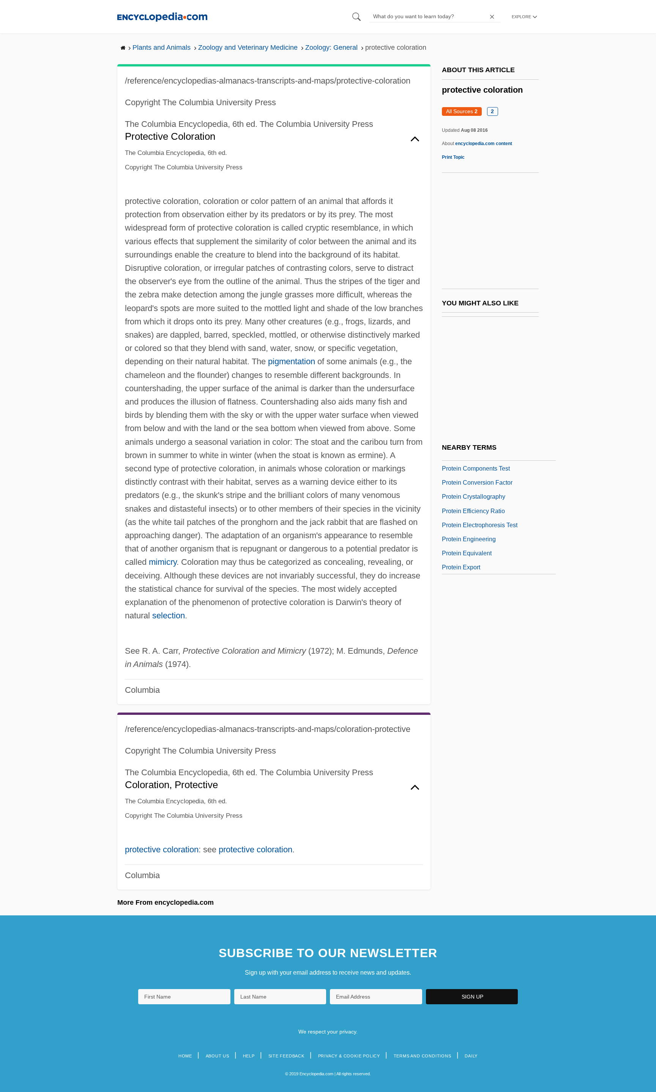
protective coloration (162, 849)
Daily (471, 1056)
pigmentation (291, 361)
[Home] (162, 16)
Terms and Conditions (422, 1056)
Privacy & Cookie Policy (349, 1056)
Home (185, 1056)
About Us (217, 1056)
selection (168, 615)
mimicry (163, 562)
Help (249, 1056)
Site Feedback (286, 1056)
